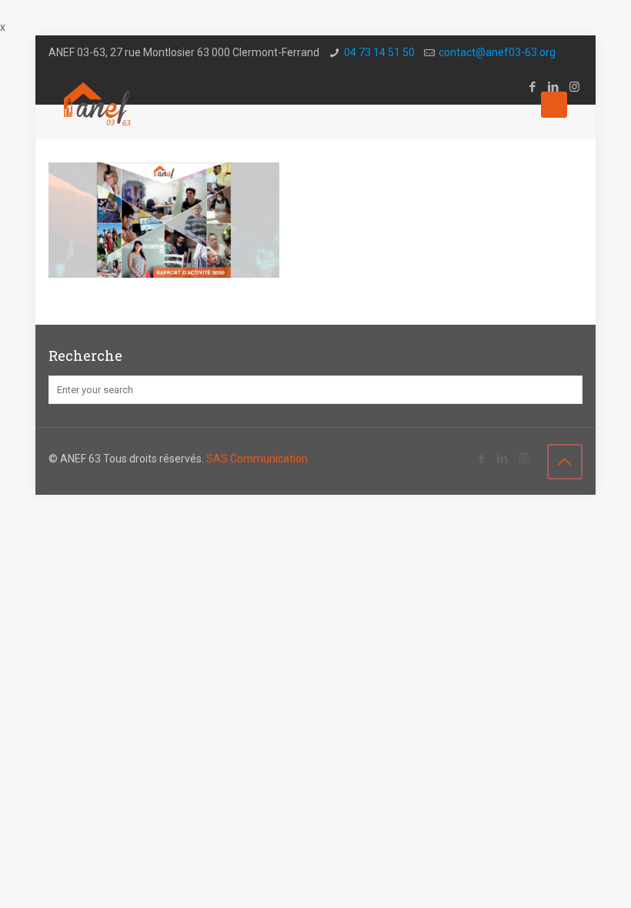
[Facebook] (482, 459)
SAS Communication (257, 458)
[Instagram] (524, 459)
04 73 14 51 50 (379, 52)
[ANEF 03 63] (98, 104)
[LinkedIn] (503, 459)
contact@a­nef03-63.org (497, 52)
